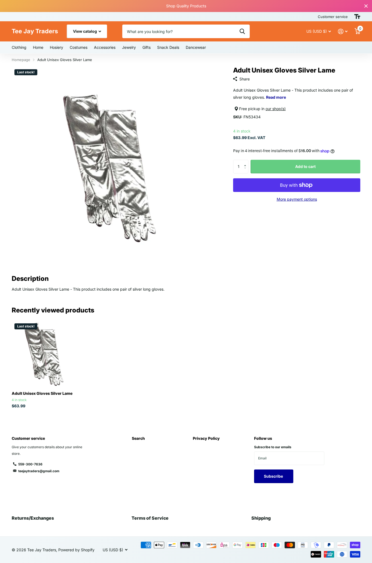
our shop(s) (276, 108)
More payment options (297, 199)
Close (366, 6)
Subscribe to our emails (272, 447)
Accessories (104, 47)
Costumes (78, 47)
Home (38, 47)
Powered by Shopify (76, 549)
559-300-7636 (30, 464)
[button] (246, 162)
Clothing (19, 47)
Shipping (261, 518)
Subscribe (274, 476)
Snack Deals (168, 47)
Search (138, 438)
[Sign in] (343, 31)
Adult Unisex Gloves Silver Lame (42, 393)
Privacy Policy (206, 438)
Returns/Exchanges (33, 518)
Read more (276, 97)
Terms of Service (150, 518)
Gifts (146, 47)
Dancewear (196, 47)
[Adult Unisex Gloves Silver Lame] (45, 354)
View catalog (85, 31)
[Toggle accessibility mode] (357, 16)
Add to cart (305, 166)
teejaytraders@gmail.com (38, 471)
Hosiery (56, 47)
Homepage (21, 60)
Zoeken (242, 31)
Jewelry (129, 47)
